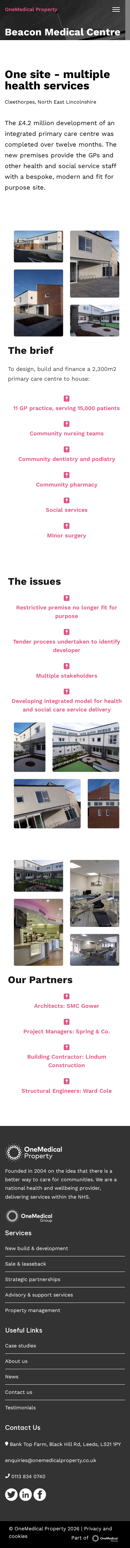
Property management (32, 1310)
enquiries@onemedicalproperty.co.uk (50, 1460)
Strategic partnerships (32, 1279)
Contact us (18, 1392)
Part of (80, 1538)
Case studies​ (20, 1346)
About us (16, 1361)
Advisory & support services (39, 1295)
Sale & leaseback (25, 1264)
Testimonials (20, 1408)
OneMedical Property (31, 9)
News (11, 1377)
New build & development (36, 1248)
